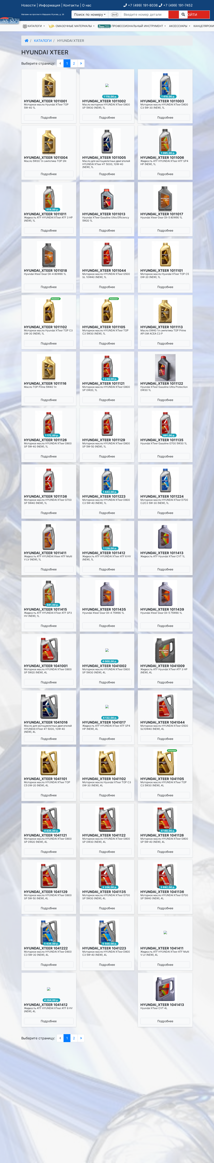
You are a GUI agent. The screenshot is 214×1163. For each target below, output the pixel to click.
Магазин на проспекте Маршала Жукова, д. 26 (42, 14)
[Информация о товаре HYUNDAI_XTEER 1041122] (107, 819)
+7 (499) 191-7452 (177, 5)
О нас (86, 5)
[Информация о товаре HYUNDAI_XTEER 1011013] (107, 198)
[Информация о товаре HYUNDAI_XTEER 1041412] (48, 989)
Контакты (71, 5)
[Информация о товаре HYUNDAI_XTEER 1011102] (48, 311)
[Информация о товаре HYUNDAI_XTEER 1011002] (107, 85)
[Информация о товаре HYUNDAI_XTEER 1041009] (165, 650)
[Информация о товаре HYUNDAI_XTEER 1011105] (107, 311)
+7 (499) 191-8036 (142, 5)
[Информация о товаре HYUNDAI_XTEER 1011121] (107, 367)
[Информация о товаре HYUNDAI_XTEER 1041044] (165, 706)
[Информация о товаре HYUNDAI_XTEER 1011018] (48, 254)
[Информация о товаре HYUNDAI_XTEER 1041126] (165, 819)
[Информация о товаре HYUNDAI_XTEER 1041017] (107, 706)
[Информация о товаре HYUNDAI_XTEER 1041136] (165, 876)
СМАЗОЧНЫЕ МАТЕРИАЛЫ (74, 26)
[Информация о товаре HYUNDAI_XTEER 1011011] (48, 198)
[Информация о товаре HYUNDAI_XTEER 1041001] (48, 650)
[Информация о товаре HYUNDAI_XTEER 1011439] (165, 593)
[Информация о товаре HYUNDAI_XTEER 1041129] (48, 876)
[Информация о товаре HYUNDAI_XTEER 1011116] (48, 367)
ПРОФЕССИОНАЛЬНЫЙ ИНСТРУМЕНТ (137, 26)
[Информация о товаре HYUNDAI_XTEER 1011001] (48, 85)
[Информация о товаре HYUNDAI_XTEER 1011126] (48, 424)
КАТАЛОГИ (35, 26)
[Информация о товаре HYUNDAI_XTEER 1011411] (48, 537)
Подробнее (49, 117)
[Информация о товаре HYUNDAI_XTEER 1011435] (107, 593)
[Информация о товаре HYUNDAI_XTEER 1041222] (48, 932)
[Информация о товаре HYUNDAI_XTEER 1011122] (165, 367)
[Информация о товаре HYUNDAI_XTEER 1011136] (48, 480)
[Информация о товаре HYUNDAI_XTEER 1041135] (107, 876)
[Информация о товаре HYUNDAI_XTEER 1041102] (107, 763)
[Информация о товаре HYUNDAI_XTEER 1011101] (165, 254)
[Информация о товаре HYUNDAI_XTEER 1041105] (165, 763)
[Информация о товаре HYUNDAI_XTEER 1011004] (48, 141)
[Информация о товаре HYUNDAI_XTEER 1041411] (165, 932)
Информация (49, 5)
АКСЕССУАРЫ (178, 26)
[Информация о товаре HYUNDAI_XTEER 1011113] (165, 311)
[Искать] (183, 14)
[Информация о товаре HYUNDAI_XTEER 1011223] (107, 480)
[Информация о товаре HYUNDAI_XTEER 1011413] (165, 537)
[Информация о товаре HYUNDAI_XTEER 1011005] (107, 141)
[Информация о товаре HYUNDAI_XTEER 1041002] (107, 650)
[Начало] (26, 40)
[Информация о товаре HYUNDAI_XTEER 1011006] (165, 141)
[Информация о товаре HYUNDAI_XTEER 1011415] (48, 593)
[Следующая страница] (81, 63)
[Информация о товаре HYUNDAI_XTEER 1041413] (165, 989)
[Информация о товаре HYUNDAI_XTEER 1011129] (107, 424)
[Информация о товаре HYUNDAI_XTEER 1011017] (165, 198)
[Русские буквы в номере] (114, 14)
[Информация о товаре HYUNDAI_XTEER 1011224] (165, 480)
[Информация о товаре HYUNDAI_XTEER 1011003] (165, 85)
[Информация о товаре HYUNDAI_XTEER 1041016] (48, 706)
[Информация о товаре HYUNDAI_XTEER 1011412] (107, 537)
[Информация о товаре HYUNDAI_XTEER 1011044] (107, 254)
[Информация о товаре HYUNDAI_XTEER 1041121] (48, 819)
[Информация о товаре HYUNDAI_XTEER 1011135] (165, 424)
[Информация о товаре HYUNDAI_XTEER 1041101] (48, 763)
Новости (28, 5)
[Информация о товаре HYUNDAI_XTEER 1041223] (107, 932)
